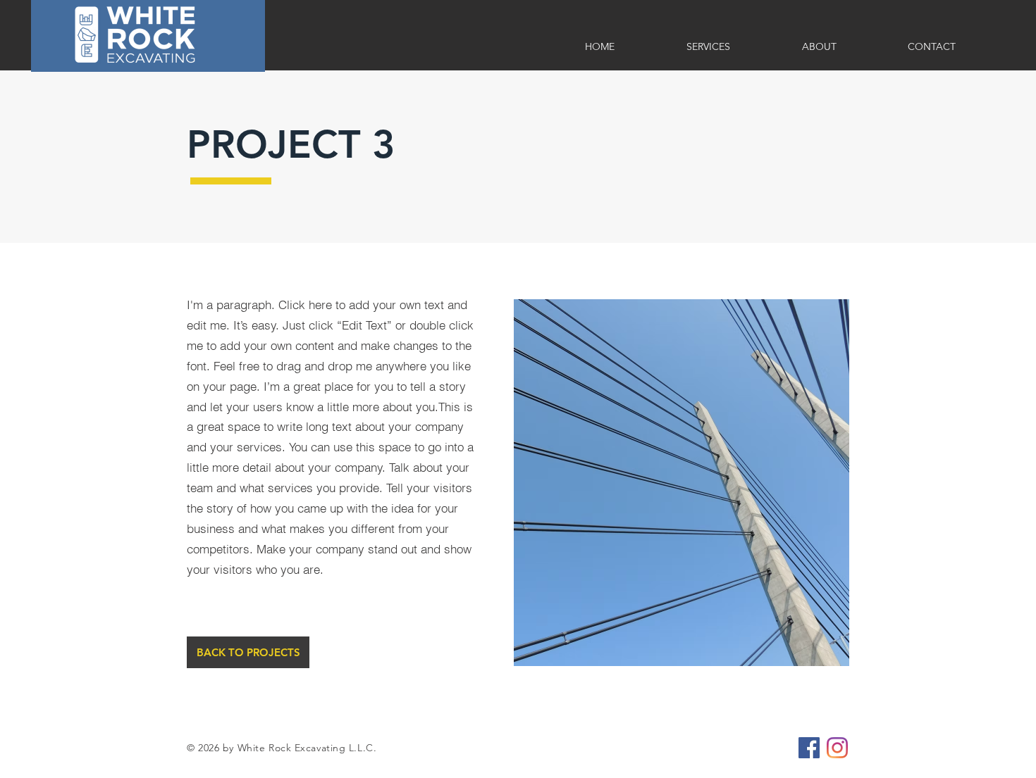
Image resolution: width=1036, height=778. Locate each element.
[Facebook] (809, 747)
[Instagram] (837, 747)
